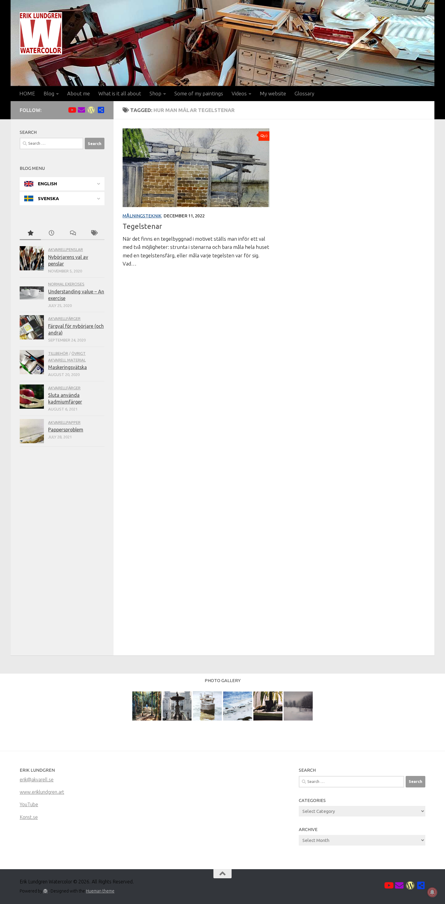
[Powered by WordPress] (45, 891)
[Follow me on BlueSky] (100, 110)
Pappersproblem (65, 429)
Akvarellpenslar (65, 249)
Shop (155, 93)
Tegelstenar (142, 226)
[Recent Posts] (51, 233)
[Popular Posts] (30, 233)
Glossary (304, 93)
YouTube (29, 804)
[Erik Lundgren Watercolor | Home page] (41, 33)
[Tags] (93, 233)
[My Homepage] (91, 110)
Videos (239, 93)
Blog (49, 93)
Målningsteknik (142, 215)
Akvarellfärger (64, 318)
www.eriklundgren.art (42, 792)
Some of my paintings (198, 93)
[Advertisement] (62, 552)
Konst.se (29, 817)
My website (273, 93)
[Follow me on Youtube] (71, 110)
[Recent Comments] (72, 233)
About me (78, 93)
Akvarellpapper (64, 422)
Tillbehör (58, 353)
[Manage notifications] (432, 892)
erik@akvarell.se (37, 779)
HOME (27, 93)
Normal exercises (66, 284)
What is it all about (119, 93)
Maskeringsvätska (67, 367)
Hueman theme (100, 891)
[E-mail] (81, 110)
